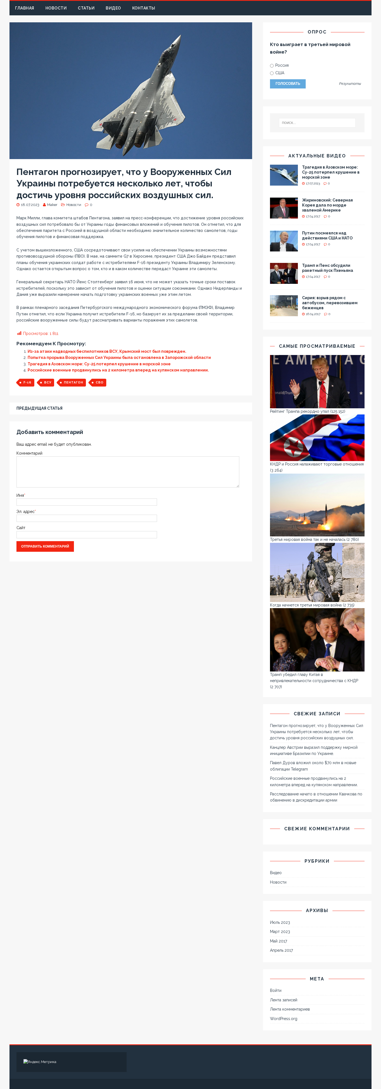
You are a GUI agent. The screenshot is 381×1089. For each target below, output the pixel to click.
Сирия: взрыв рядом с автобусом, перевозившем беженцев (330, 303)
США (279, 73)
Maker (52, 205)
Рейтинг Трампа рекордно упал (299, 411)
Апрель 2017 (281, 950)
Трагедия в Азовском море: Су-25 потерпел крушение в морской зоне (99, 364)
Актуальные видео (317, 156)
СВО (99, 382)
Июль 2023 (280, 922)
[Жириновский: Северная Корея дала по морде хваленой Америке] (284, 215)
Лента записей (283, 1000)
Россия (281, 65)
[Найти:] (317, 123)
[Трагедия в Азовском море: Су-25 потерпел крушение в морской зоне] (284, 182)
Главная (24, 8)
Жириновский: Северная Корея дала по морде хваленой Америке (327, 205)
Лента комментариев (290, 1009)
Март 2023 (280, 931)
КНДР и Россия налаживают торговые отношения (317, 464)
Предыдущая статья (39, 408)
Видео (113, 8)
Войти (275, 990)
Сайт (20, 528)
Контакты (143, 8)
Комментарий (29, 453)
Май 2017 (278, 941)
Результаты (350, 84)
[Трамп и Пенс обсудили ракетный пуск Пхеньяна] (284, 280)
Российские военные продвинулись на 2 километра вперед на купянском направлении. (118, 370)
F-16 (27, 382)
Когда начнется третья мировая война (306, 605)
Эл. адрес (25, 511)
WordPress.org (283, 1018)
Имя (20, 495)
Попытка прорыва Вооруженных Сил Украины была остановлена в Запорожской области (119, 357)
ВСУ (47, 382)
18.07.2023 (30, 205)
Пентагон (73, 382)
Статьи (86, 8)
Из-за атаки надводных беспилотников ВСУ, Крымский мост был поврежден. (107, 351)
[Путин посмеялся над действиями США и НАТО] (284, 248)
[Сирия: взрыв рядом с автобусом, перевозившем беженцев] (284, 313)
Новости (56, 8)
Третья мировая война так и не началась (307, 539)
